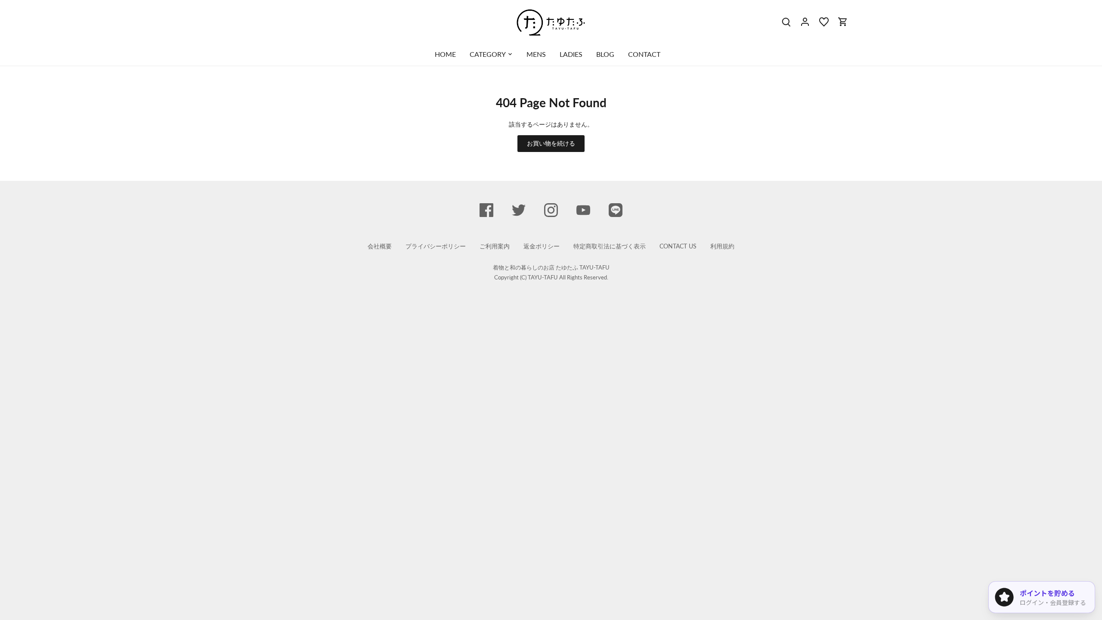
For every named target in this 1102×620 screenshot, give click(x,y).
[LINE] (615, 210)
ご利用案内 (495, 246)
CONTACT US (677, 246)
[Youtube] (583, 210)
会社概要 (380, 246)
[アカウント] (805, 21)
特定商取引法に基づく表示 (609, 246)
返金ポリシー (541, 246)
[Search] (786, 21)
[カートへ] (843, 21)
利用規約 (722, 246)
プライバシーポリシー (436, 246)
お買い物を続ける (551, 143)
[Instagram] (551, 210)
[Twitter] (519, 210)
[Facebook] (486, 210)
